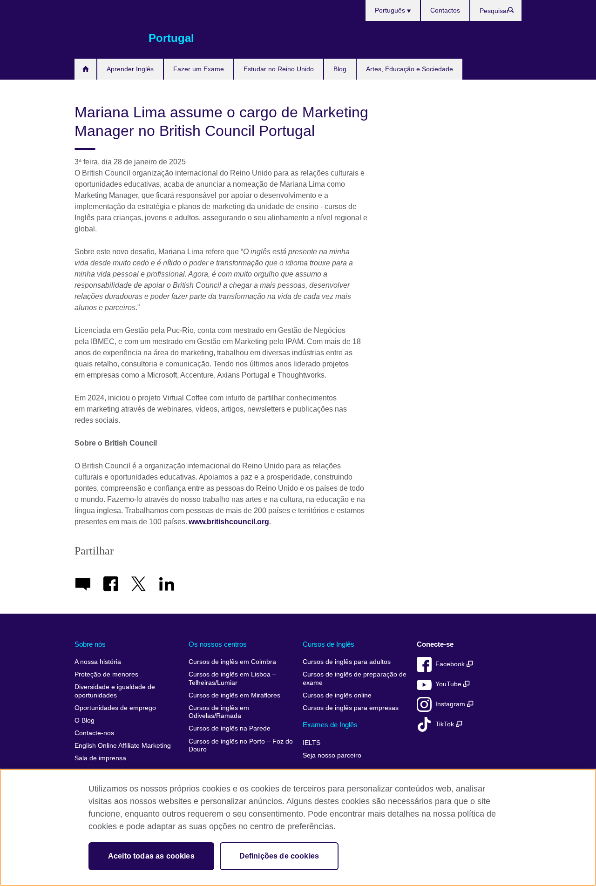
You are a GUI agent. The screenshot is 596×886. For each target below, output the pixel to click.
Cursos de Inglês (328, 644)
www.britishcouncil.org (229, 522)
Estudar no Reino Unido (279, 69)
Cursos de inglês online (337, 695)
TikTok (445, 724)
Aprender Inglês (130, 69)
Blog (339, 69)
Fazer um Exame (198, 69)
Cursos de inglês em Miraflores (234, 695)
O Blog (84, 720)
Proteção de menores (106, 674)
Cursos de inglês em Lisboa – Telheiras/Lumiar (232, 678)
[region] (298, 827)
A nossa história (97, 661)
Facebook (451, 664)
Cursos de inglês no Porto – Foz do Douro (241, 745)
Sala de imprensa (100, 758)
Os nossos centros (218, 644)
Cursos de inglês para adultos (347, 661)
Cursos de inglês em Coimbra (232, 661)
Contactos (445, 10)
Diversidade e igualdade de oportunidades (114, 691)
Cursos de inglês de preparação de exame (354, 678)
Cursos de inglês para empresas (351, 707)
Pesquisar (516, 12)
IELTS (311, 742)
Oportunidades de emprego (115, 707)
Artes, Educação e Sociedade (409, 69)
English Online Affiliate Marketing (122, 745)
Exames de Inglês (330, 725)
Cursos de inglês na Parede (230, 728)
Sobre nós (90, 644)
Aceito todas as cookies (151, 856)
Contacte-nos (94, 733)
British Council (101, 38)
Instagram (451, 704)
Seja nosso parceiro (332, 755)
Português (391, 10)
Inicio (85, 69)
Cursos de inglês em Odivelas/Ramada (219, 712)
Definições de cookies (279, 856)
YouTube (449, 684)
